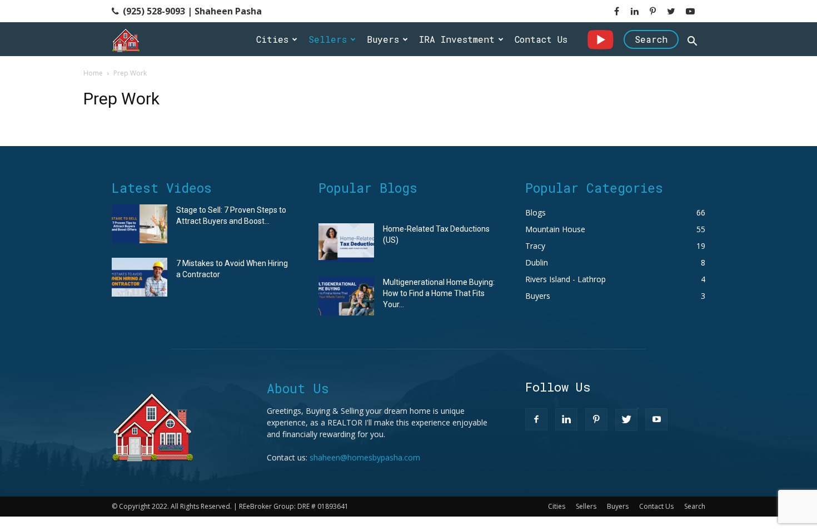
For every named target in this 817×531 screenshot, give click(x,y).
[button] (692, 42)
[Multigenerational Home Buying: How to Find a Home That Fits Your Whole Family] (346, 296)
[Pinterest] (596, 419)
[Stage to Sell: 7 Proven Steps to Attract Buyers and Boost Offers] (139, 223)
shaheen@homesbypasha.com (365, 457)
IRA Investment (457, 39)
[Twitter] (626, 420)
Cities (272, 39)
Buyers (383, 39)
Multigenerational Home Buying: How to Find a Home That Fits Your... (439, 293)
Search (651, 39)
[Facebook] (536, 419)
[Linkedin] (566, 419)
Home (93, 73)
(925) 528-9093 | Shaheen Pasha (191, 11)
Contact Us (541, 39)
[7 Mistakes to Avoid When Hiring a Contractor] (139, 277)
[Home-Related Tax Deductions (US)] (346, 242)
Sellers (327, 39)
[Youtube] (656, 419)
